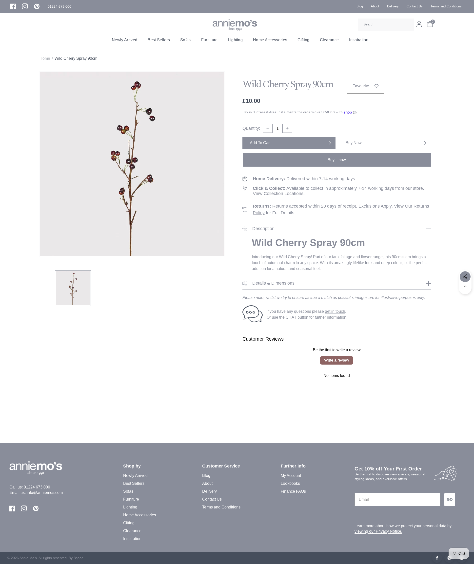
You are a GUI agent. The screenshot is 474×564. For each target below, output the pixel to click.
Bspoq (78, 558)
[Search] (408, 24)
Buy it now (337, 160)
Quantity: (251, 128)
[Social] (465, 276)
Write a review (336, 360)
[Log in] (419, 24)
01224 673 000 (37, 487)
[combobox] (386, 25)
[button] (59, 6)
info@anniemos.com (45, 492)
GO (450, 499)
